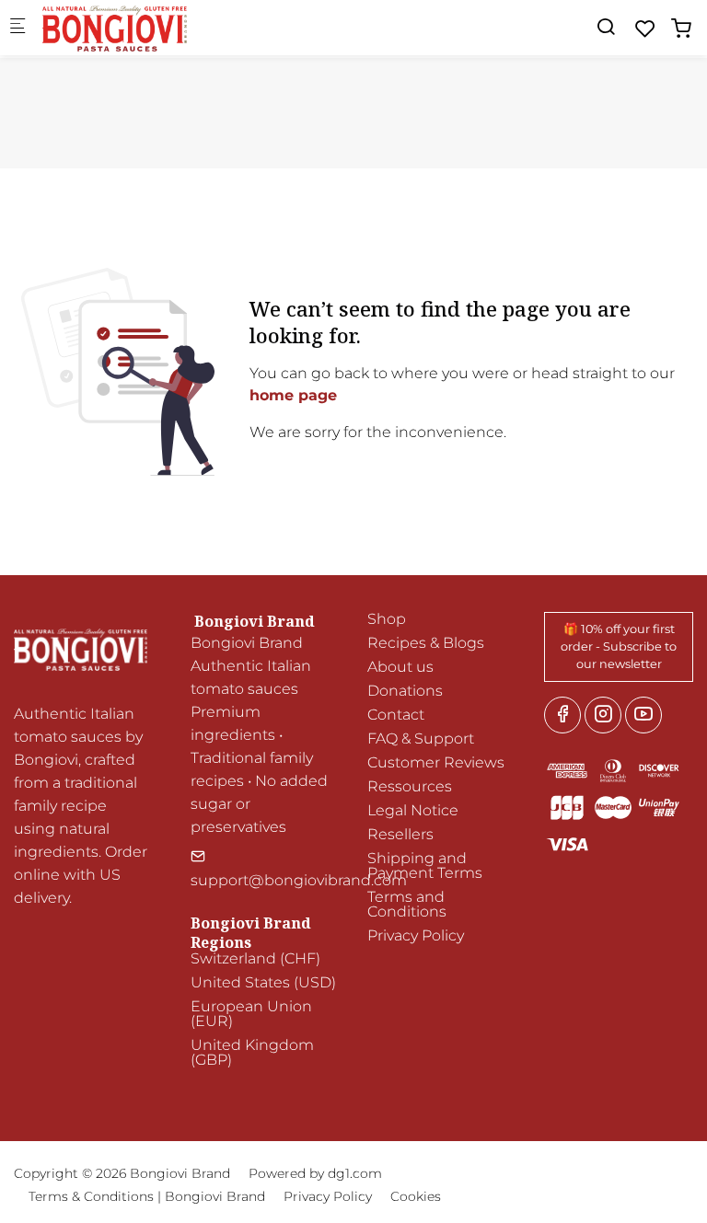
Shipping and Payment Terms (424, 865)
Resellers (400, 834)
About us (400, 666)
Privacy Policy (415, 935)
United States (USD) (263, 982)
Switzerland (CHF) (255, 958)
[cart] (681, 28)
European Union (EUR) (251, 1014)
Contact (395, 714)
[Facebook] (562, 715)
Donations (405, 690)
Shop (386, 619)
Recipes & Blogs (425, 643)
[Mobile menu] (17, 28)
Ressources (409, 786)
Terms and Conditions (406, 904)
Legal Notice (412, 810)
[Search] (605, 27)
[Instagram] (603, 715)
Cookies (415, 1196)
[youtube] (643, 715)
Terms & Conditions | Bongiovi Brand (147, 1196)
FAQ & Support (420, 738)
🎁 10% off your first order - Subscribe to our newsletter (619, 646)
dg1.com (355, 1173)
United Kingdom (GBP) (252, 1052)
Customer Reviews (435, 762)
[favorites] (645, 28)
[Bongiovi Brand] (116, 27)
